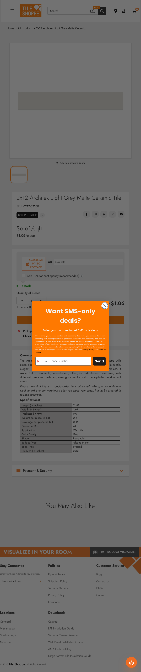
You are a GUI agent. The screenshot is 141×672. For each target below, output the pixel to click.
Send (99, 361)
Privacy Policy (88, 350)
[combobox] (42, 361)
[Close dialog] (105, 306)
